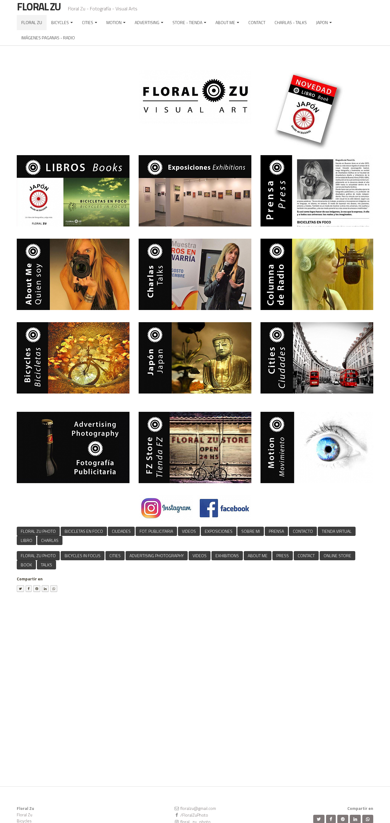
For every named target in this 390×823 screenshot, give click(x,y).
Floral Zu (24, 814)
